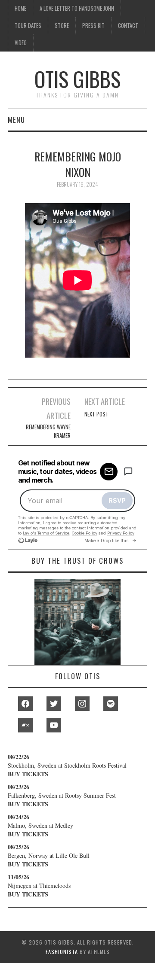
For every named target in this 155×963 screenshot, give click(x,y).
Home (20, 8)
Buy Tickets (28, 774)
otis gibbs (77, 79)
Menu (16, 119)
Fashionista (62, 952)
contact (128, 25)
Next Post (96, 414)
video (21, 43)
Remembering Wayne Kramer (48, 431)
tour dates (28, 25)
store (62, 25)
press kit (93, 25)
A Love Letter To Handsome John (77, 8)
